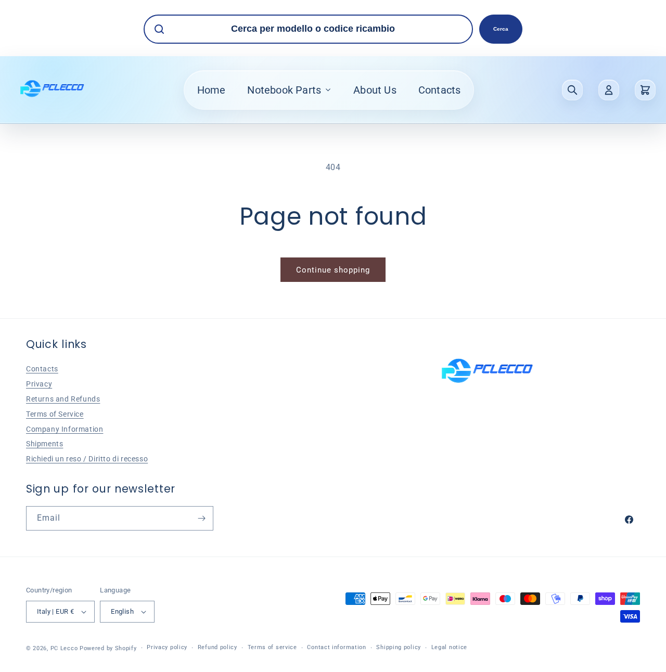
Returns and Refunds (63, 399)
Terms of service (272, 647)
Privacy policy (167, 647)
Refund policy (217, 647)
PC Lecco (64, 648)
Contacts (439, 90)
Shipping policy (398, 647)
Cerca (500, 29)
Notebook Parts (284, 90)
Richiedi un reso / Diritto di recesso (87, 459)
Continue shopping (333, 270)
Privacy (39, 384)
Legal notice (449, 647)
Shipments (44, 444)
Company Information (64, 429)
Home (211, 90)
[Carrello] (645, 90)
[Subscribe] (201, 518)
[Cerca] (572, 90)
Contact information (336, 647)
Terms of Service (55, 414)
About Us (374, 90)
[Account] (608, 90)
